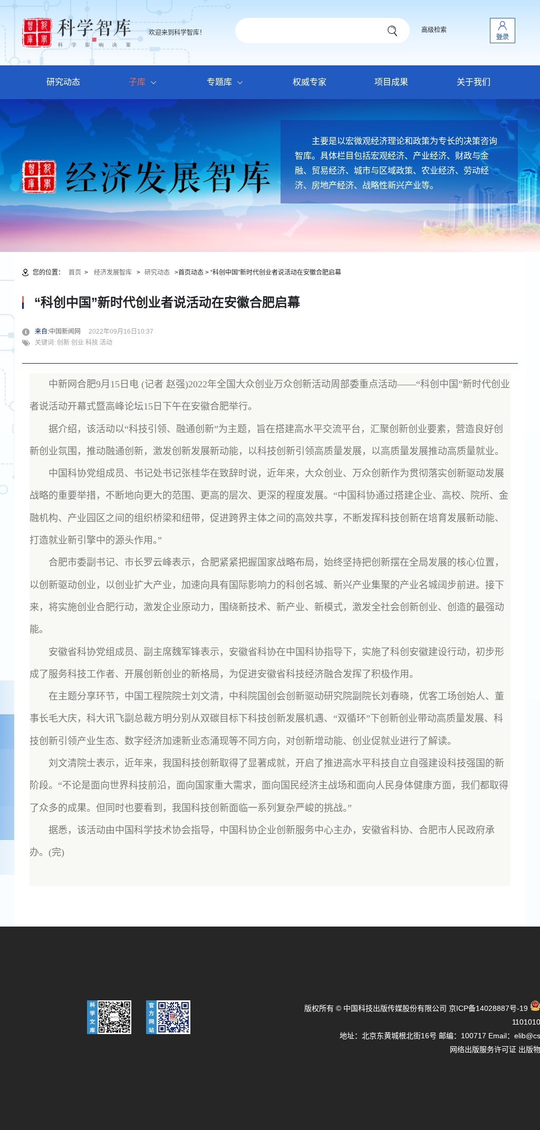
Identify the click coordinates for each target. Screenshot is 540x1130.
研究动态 (63, 81)
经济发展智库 (113, 272)
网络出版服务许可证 (483, 1049)
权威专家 (309, 81)
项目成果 (391, 81)
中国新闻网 (68, 331)
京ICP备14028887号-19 (488, 1008)
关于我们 (473, 81)
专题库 (219, 81)
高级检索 (434, 30)
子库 (137, 81)
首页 (75, 272)
